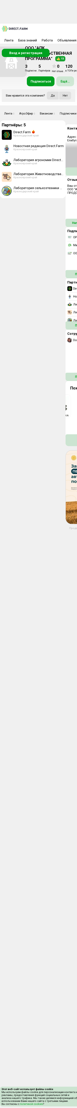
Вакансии (47, 113)
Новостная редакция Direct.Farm (38, 146)
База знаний (27, 40)
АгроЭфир (27, 113)
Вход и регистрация (25, 53)
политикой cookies (31, 1103)
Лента (8, 40)
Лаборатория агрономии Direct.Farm (38, 160)
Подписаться (41, 81)
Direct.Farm (22, 132)
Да (53, 95)
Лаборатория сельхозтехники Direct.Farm (38, 188)
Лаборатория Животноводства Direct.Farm (38, 174)
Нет (65, 95)
